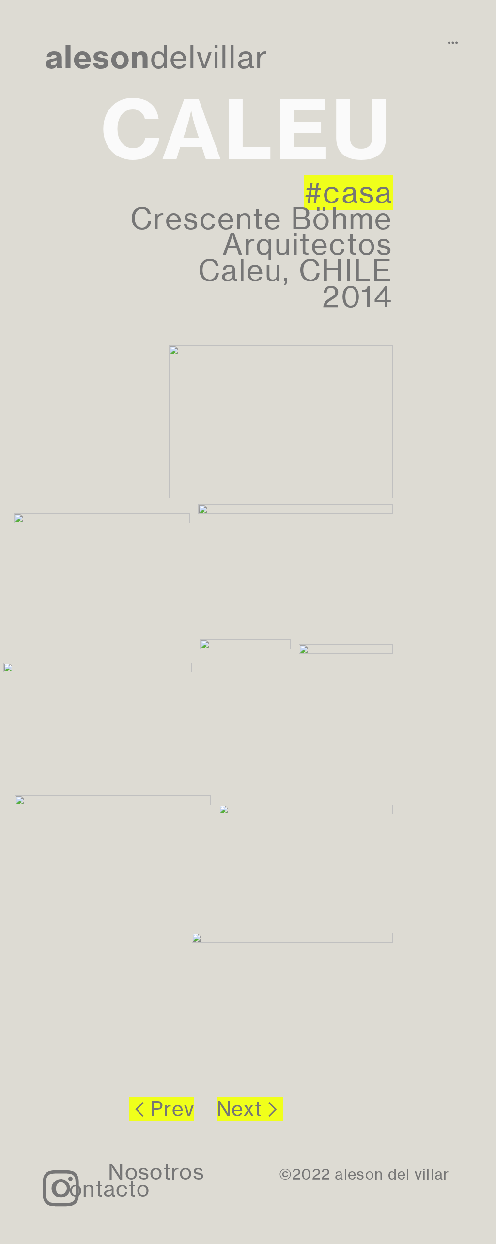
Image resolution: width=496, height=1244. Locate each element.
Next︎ (250, 1109)
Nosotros (156, 1172)
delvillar (156, 57)
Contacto (101, 1189)
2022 (311, 1174)
